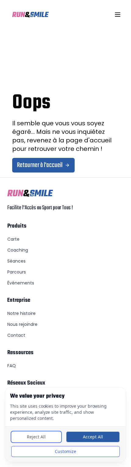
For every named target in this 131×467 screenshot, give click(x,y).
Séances (16, 261)
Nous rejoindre (22, 324)
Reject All (36, 437)
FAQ (11, 366)
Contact (16, 335)
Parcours (16, 272)
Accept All (93, 437)
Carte (13, 239)
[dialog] (65, 424)
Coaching (17, 250)
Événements (20, 283)
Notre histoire (21, 313)
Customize (65, 451)
